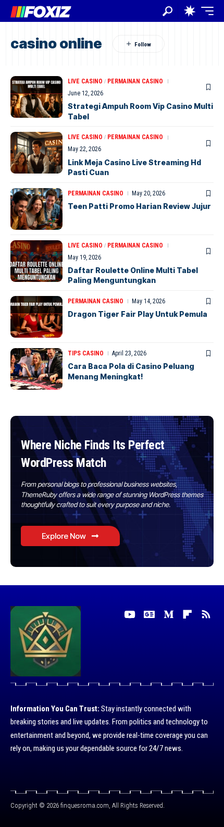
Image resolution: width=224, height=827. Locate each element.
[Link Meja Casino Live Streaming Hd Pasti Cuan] (36, 153)
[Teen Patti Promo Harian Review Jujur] (36, 209)
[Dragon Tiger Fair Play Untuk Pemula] (36, 317)
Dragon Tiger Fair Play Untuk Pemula (137, 314)
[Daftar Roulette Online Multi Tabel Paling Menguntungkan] (36, 261)
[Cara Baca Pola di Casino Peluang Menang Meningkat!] (36, 369)
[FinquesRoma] (40, 11)
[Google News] (149, 614)
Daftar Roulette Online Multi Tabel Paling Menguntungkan (133, 275)
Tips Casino (86, 353)
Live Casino (85, 81)
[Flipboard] (187, 614)
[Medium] (168, 614)
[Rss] (206, 614)
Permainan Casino (135, 81)
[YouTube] (129, 614)
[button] (167, 11)
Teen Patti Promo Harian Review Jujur (139, 206)
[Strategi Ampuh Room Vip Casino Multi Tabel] (36, 97)
